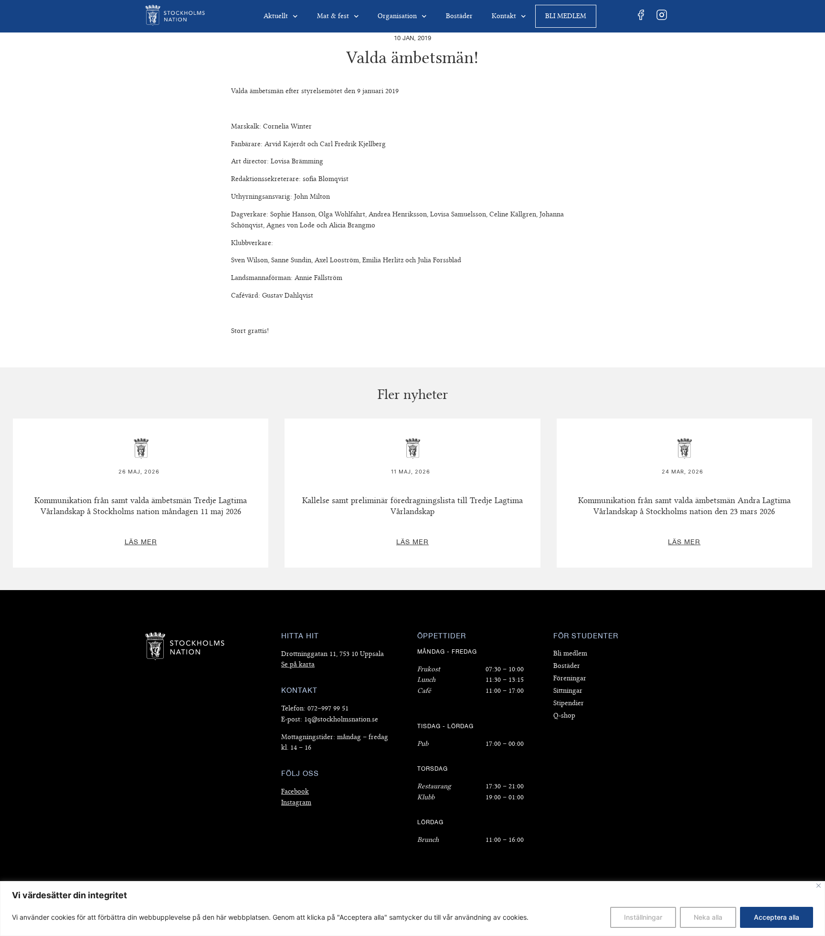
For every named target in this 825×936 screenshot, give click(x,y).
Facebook (295, 791)
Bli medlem (565, 16)
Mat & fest (333, 16)
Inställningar (643, 917)
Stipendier (568, 703)
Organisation (397, 16)
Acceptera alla (776, 917)
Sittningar (567, 691)
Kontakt (504, 16)
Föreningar (569, 678)
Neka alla (708, 917)
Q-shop (564, 715)
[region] (412, 908)
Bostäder (459, 16)
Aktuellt (276, 16)
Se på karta (298, 664)
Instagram (296, 802)
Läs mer (141, 424)
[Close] (818, 885)
